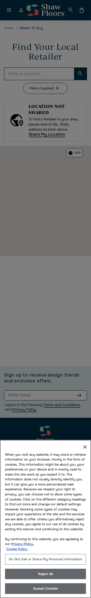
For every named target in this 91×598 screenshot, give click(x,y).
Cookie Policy (16, 549)
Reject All (45, 574)
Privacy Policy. (22, 544)
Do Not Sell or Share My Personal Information (45, 559)
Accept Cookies (45, 588)
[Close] (84, 447)
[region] (45, 519)
